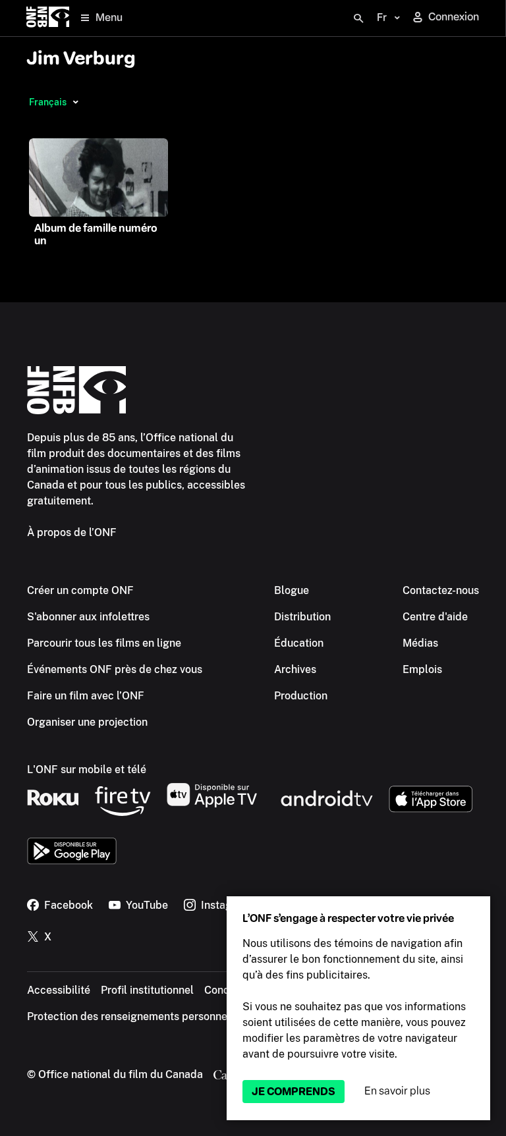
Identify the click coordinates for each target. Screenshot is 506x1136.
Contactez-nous (441, 590)
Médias (420, 643)
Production (300, 696)
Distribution (302, 616)
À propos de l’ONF (72, 532)
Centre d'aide (435, 616)
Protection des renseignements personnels (131, 1016)
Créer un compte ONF (80, 590)
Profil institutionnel (147, 990)
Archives (295, 669)
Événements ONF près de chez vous (114, 669)
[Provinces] (75, 102)
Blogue (291, 590)
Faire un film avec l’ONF (85, 696)
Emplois (422, 669)
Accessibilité (58, 990)
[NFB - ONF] (47, 18)
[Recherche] (358, 18)
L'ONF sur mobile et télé (86, 769)
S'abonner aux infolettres (88, 616)
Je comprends (293, 1091)
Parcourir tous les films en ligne (104, 643)
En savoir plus (397, 1091)
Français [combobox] (48, 102)
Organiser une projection (87, 722)
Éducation (298, 643)
